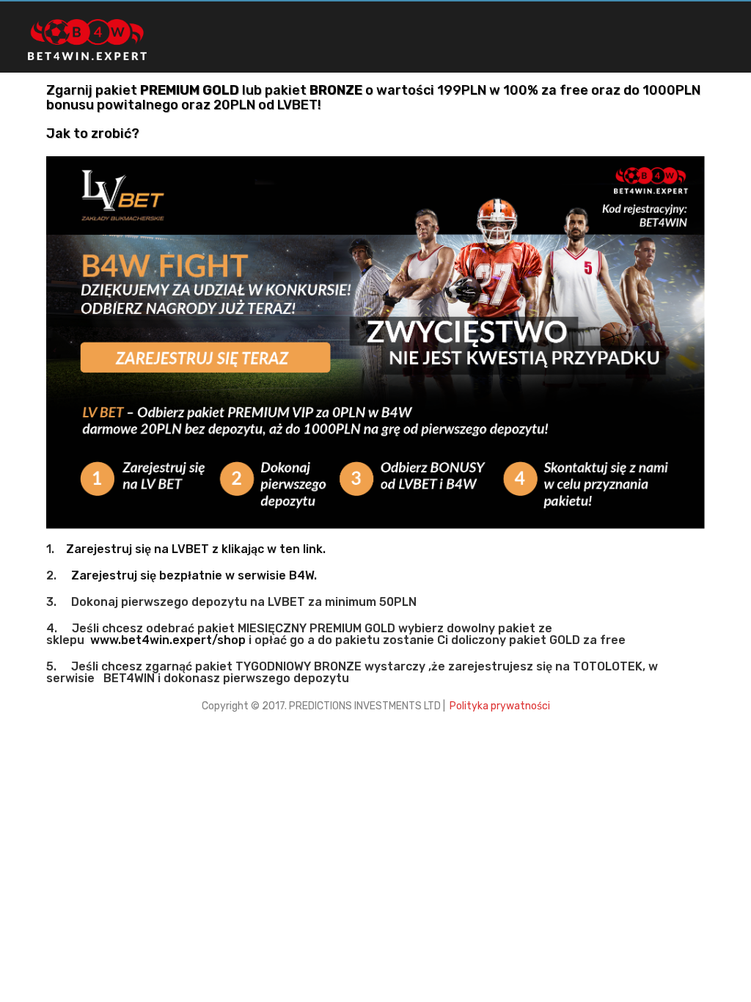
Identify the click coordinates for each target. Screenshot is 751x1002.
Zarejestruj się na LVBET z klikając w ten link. (196, 549)
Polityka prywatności (498, 706)
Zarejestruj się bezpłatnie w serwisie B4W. (194, 575)
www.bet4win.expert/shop (168, 640)
